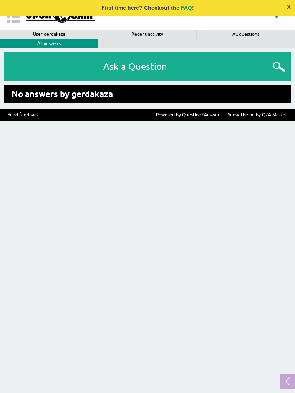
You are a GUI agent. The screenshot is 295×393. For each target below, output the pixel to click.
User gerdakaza (49, 34)
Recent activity (147, 34)
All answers (49, 43)
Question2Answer (201, 114)
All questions (245, 34)
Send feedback (23, 114)
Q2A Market (274, 114)
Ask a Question (135, 66)
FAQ (186, 8)
